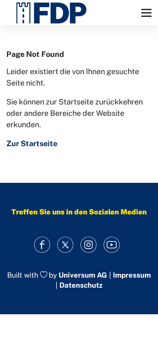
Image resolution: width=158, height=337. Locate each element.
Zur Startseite (31, 143)
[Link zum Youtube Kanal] (111, 244)
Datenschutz (80, 285)
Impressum (132, 275)
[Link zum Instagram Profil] (88, 244)
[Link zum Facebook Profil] (42, 244)
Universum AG (83, 275)
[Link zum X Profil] (65, 244)
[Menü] (146, 13)
